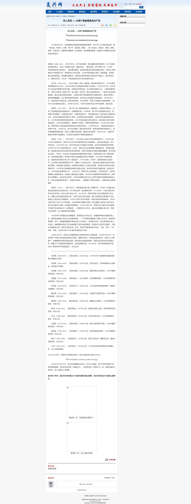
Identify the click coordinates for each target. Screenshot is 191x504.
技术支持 (103, 496)
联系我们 (86, 496)
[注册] (130, 4)
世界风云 (105, 12)
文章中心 (58, 16)
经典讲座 (127, 12)
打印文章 (112, 460)
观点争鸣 (93, 12)
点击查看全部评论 (81, 490)
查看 (113, 477)
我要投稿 (138, 4)
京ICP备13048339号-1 (95, 501)
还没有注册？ (89, 484)
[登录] (134, 4)
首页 (49, 12)
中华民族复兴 (71, 16)
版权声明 (92, 496)
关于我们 (98, 496)
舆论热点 (82, 12)
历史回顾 (116, 12)
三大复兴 (59, 12)
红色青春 (139, 12)
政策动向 (71, 12)
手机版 (125, 4)
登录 (83, 484)
